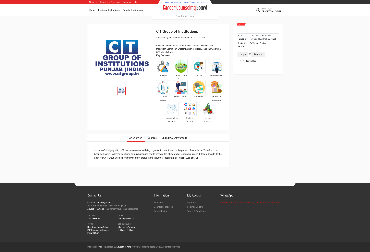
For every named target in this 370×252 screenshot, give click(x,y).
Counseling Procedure (110, 2)
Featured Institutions (109, 10)
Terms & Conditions (196, 211)
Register (258, 54)
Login (243, 54)
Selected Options (195, 207)
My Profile (192, 202)
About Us (93, 2)
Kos (100, 247)
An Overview (135, 138)
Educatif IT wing (123, 247)
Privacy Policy (160, 211)
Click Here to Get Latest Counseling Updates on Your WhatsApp (250, 202)
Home (92, 10)
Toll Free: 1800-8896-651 (269, 2)
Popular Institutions (133, 10)
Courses (152, 138)
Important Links (130, 2)
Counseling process (163, 207)
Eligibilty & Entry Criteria (174, 138)
